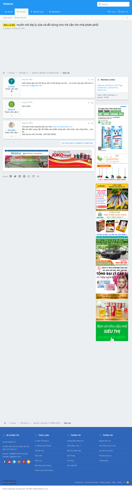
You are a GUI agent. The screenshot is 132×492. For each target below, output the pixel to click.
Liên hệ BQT (72, 465)
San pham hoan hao (107, 446)
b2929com (109, 85)
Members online (108, 80)
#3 (92, 123)
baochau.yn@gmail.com (32, 85)
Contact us (79, 482)
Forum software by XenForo (25, 489)
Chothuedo (103, 460)
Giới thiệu (71, 456)
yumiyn (7, 28)
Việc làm (38, 456)
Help (114, 482)
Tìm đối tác (39, 451)
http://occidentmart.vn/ (62, 127)
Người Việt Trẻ (105, 441)
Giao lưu (38, 460)
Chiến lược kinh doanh (44, 470)
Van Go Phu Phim (106, 451)
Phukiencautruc (105, 456)
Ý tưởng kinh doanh (43, 446)
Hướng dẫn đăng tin (75, 441)
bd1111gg (118, 85)
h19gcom (100, 85)
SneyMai (11, 130)
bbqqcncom (102, 90)
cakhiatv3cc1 (102, 88)
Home (119, 482)
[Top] (124, 482)
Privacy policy (105, 482)
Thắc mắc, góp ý (74, 446)
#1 (92, 80)
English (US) (10, 482)
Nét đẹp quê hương (43, 465)
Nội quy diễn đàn (74, 451)
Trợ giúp (70, 460)
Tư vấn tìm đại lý (42, 441)
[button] (45, 12)
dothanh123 (113, 88)
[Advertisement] (66, 49)
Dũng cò (11, 109)
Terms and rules (91, 482)
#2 (92, 103)
